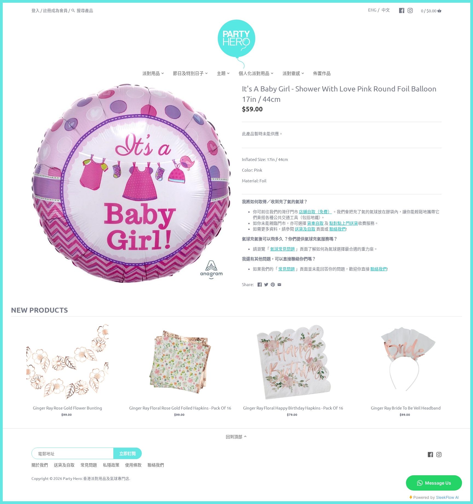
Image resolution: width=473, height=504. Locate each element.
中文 (386, 9)
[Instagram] (410, 10)
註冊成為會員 (55, 10)
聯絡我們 (156, 464)
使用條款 (133, 464)
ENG (372, 9)
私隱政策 (111, 464)
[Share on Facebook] (260, 283)
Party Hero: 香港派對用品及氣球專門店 (96, 478)
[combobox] (100, 10)
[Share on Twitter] (266, 283)
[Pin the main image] (273, 283)
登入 (35, 10)
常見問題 (88, 464)
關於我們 (39, 464)
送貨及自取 (64, 464)
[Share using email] (279, 283)
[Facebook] (401, 10)
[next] (456, 372)
